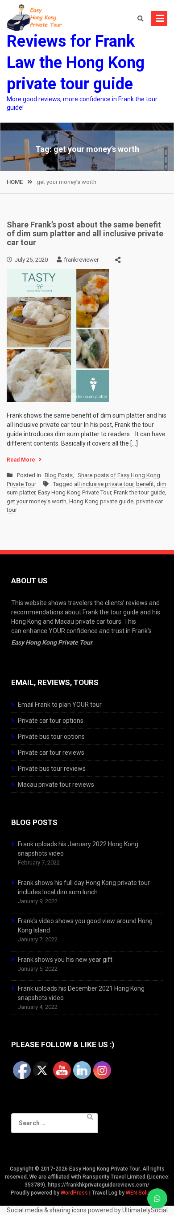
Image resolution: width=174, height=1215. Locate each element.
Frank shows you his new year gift (65, 959)
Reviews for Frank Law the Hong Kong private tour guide (76, 62)
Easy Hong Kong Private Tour (74, 492)
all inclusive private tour (103, 484)
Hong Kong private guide (101, 501)
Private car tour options (50, 720)
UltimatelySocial (145, 1210)
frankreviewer (81, 259)
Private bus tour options (51, 736)
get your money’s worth (36, 501)
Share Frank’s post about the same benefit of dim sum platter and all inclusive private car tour (85, 233)
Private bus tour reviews (52, 768)
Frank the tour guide (139, 492)
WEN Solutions (144, 1193)
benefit (145, 484)
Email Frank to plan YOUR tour (60, 704)
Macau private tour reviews (56, 784)
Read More (21, 460)
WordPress (74, 1193)
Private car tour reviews (51, 752)
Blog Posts (59, 475)
